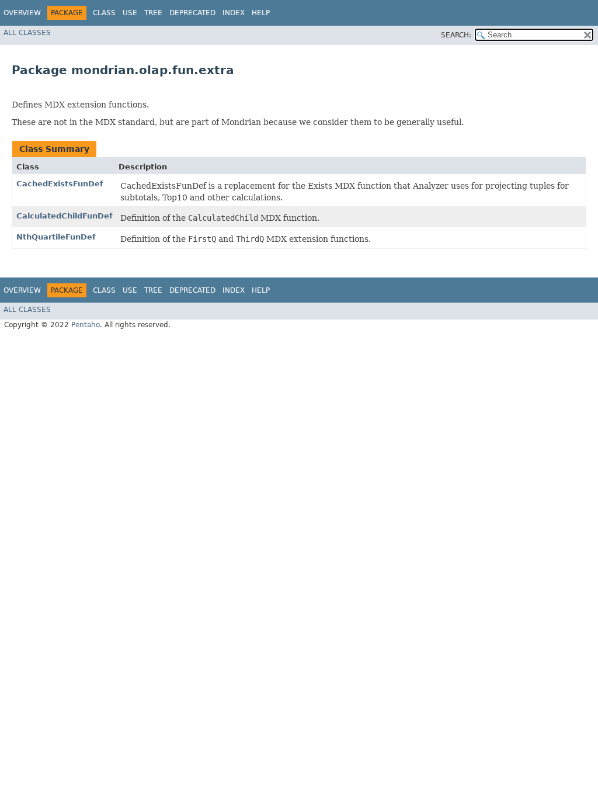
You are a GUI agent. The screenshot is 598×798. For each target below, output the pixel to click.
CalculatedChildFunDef (64, 215)
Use (130, 13)
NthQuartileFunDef (56, 237)
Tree (153, 13)
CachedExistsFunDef (59, 183)
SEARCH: (456, 35)
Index (233, 13)
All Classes (27, 33)
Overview (22, 13)
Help (261, 13)
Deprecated (192, 13)
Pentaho (85, 325)
